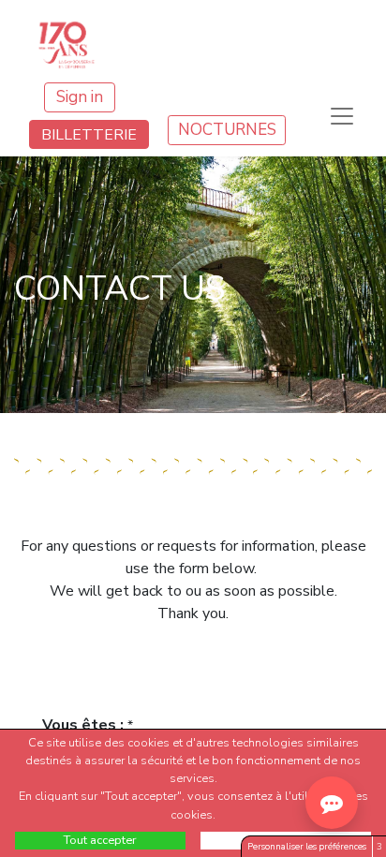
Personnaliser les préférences (306, 846)
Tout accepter (100, 840)
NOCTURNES (227, 129)
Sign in (79, 97)
